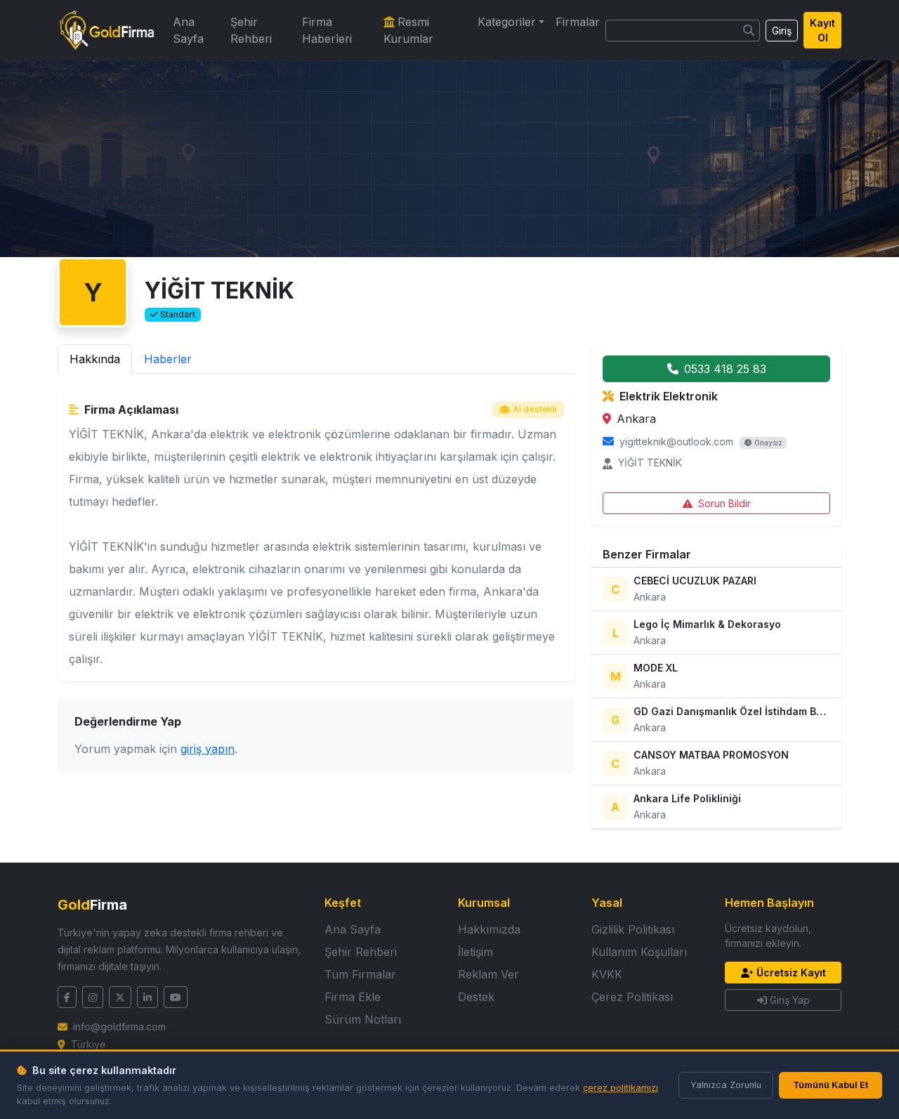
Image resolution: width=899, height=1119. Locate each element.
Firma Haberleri (327, 30)
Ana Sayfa (188, 30)
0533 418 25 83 (725, 369)
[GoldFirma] (107, 30)
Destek (476, 997)
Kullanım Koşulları (639, 952)
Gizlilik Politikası (632, 929)
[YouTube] (176, 997)
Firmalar (578, 22)
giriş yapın (208, 749)
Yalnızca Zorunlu (725, 1085)
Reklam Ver (488, 974)
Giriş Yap (790, 1000)
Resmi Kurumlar (408, 30)
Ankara (636, 419)
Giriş (782, 31)
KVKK (606, 974)
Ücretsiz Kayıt (791, 973)
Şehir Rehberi (251, 30)
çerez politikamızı (620, 1087)
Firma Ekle (352, 997)
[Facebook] (67, 997)
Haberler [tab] (168, 359)
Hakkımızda (489, 929)
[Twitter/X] (120, 997)
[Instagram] (92, 997)
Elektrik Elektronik (668, 396)
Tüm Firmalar (360, 974)
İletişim (475, 952)
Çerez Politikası (632, 997)
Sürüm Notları (362, 1019)
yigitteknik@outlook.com (676, 441)
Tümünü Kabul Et (830, 1085)
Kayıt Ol (822, 30)
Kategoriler (507, 22)
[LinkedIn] (147, 997)
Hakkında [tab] (95, 359)
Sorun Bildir (724, 503)
